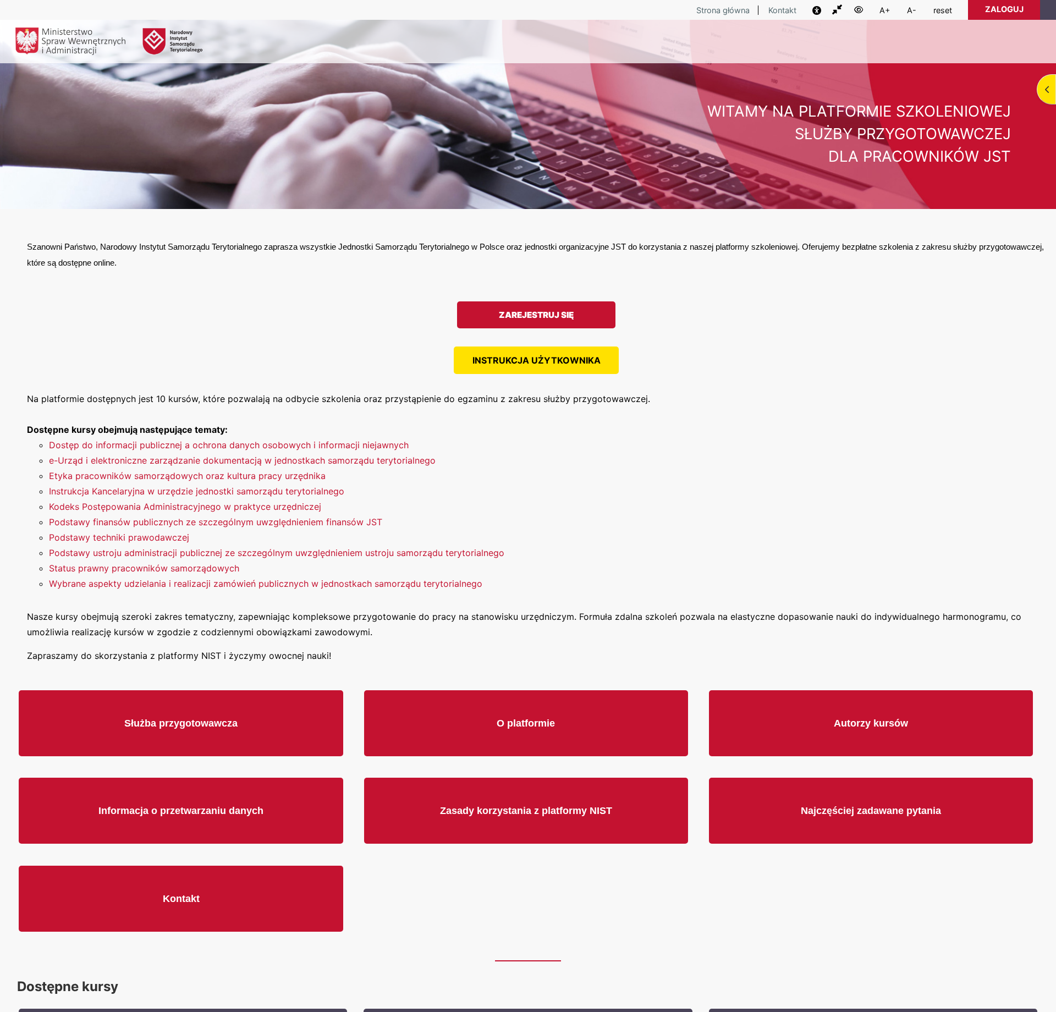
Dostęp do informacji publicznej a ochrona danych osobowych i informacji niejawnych (229, 444)
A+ (884, 10)
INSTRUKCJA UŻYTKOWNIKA (536, 360)
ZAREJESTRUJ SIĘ (536, 315)
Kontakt (782, 10)
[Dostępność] (821, 10)
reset (942, 10)
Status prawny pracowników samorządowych (144, 568)
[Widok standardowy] (842, 9)
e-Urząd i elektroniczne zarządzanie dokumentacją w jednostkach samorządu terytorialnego (242, 460)
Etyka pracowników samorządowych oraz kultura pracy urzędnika (187, 475)
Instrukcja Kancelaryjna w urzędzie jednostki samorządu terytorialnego (196, 491)
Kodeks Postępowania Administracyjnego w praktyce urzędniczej (185, 506)
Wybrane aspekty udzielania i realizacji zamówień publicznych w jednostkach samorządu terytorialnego (265, 583)
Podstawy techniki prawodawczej (119, 537)
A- (911, 10)
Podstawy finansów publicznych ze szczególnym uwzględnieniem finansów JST (215, 521)
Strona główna (723, 10)
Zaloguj (1004, 9)
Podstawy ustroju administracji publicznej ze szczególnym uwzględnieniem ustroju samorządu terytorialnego (276, 552)
